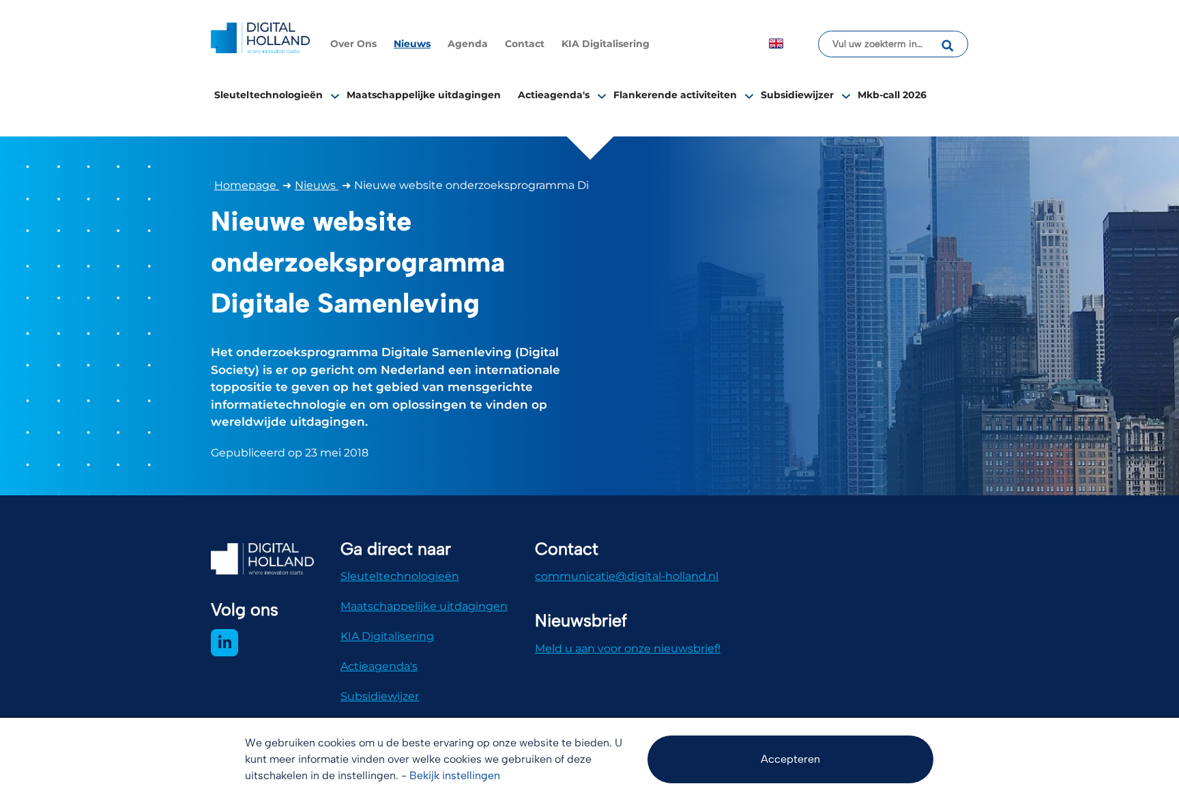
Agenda (468, 44)
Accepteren (790, 759)
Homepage (246, 185)
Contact (524, 44)
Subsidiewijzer (797, 95)
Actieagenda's (554, 95)
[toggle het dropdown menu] (335, 95)
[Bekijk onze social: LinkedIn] (224, 642)
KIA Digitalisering (606, 44)
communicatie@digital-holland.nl (626, 576)
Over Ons (353, 44)
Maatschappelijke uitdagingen (424, 95)
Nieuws (412, 44)
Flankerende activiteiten (675, 95)
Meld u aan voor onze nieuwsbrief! (627, 648)
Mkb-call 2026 (892, 95)
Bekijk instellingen (454, 775)
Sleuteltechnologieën (268, 95)
